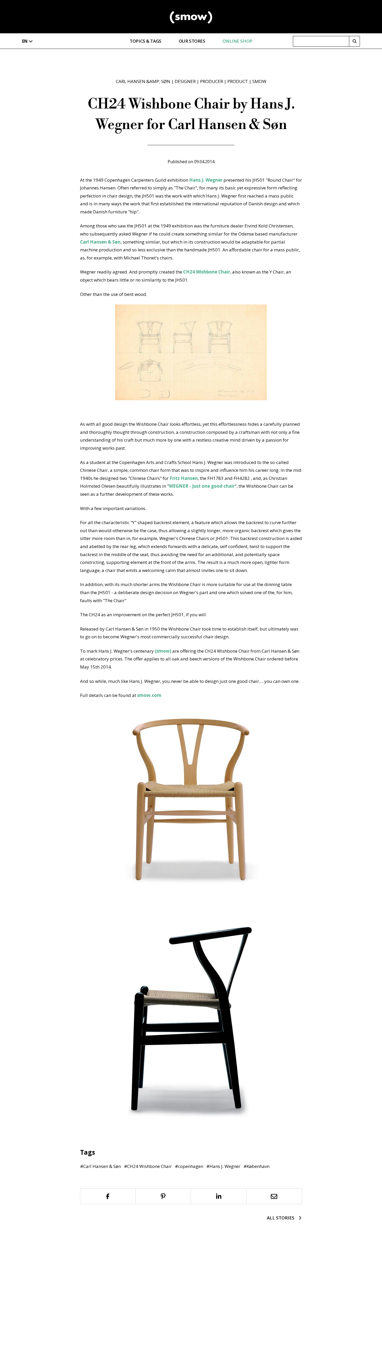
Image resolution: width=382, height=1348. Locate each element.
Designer (185, 81)
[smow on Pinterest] (163, 1196)
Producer (211, 81)
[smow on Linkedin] (219, 1196)
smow (259, 81)
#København (256, 1166)
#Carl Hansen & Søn (100, 1166)
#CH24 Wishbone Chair (148, 1166)
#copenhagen (189, 1166)
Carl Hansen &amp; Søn (143, 81)
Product (237, 81)
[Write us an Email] (274, 1196)
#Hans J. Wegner (223, 1166)
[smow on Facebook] (108, 1196)
